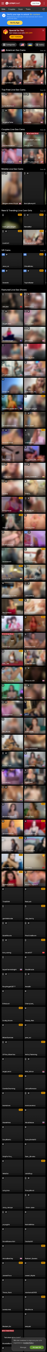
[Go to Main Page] (15, 3)
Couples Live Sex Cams (13, 129)
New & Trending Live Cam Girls (17, 210)
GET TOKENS (16, 37)
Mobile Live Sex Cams (12, 169)
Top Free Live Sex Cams (13, 89)
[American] (22, 45)
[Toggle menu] (3, 3)
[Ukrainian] (30, 45)
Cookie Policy (28, 1343)
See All (42, 51)
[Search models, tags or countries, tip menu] (43, 9)
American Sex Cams (16, 50)
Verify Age (14, 23)
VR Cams (6, 250)
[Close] (43, 30)
